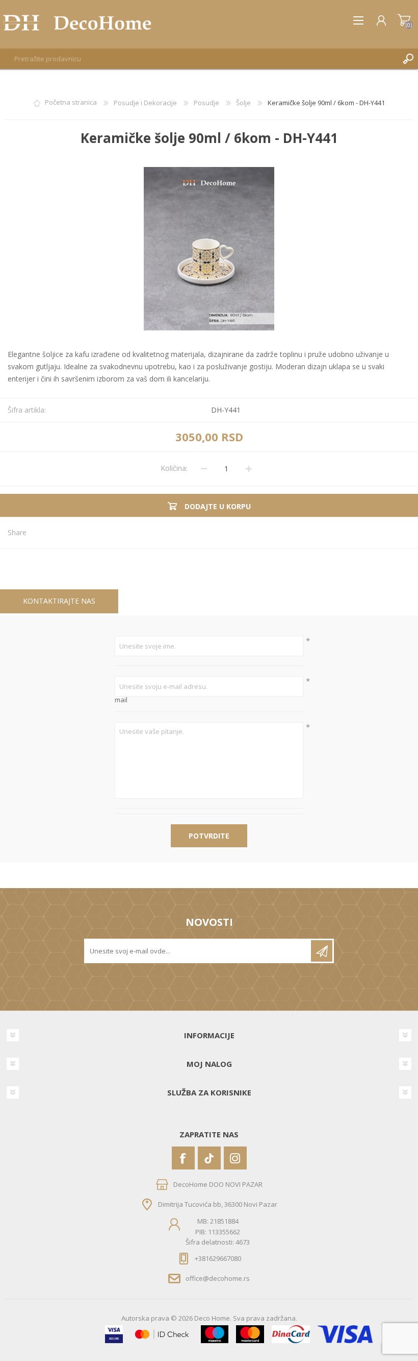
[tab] (59, 601)
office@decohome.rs (218, 1277)
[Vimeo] (209, 1158)
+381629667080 (218, 1258)
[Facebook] (183, 1158)
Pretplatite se (321, 951)
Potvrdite (209, 836)
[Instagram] (235, 1158)
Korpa (404, 20)
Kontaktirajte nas (59, 601)
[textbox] (198, 59)
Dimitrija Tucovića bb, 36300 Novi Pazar (217, 1204)
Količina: (174, 468)
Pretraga (408, 59)
